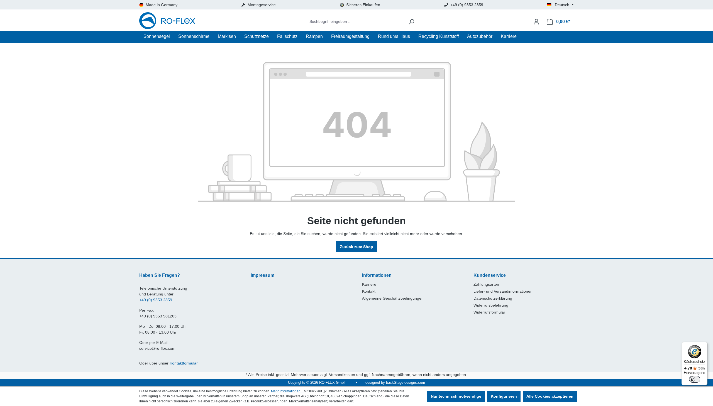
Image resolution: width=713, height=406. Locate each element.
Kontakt (368, 291)
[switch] (694, 379)
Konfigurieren (504, 396)
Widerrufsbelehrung (490, 305)
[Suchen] (411, 21)
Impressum (262, 275)
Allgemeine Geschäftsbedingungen (393, 298)
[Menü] (704, 345)
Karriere (369, 284)
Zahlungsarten (486, 284)
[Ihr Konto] (536, 21)
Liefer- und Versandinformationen (503, 291)
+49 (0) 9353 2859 (155, 300)
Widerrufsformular (489, 312)
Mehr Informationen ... (287, 391)
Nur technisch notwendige (456, 396)
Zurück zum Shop (356, 246)
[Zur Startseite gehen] (167, 21)
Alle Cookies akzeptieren (549, 396)
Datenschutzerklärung (492, 298)
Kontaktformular (183, 363)
